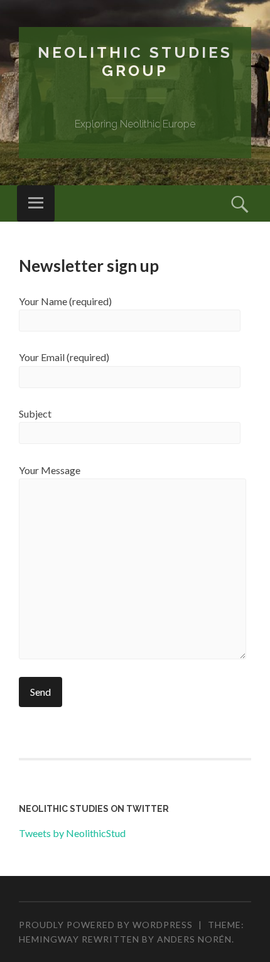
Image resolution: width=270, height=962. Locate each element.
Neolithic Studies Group (135, 61)
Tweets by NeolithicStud (72, 833)
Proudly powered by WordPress (106, 924)
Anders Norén (194, 939)
